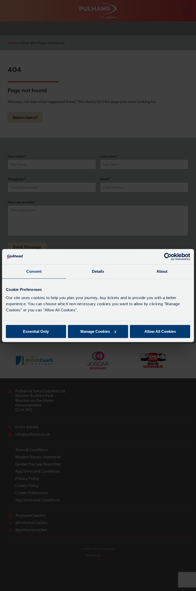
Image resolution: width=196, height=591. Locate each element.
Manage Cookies (95, 331)
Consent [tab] (34, 271)
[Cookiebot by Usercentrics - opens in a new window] (167, 256)
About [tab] (162, 271)
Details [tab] (98, 271)
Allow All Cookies (160, 331)
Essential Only (36, 331)
